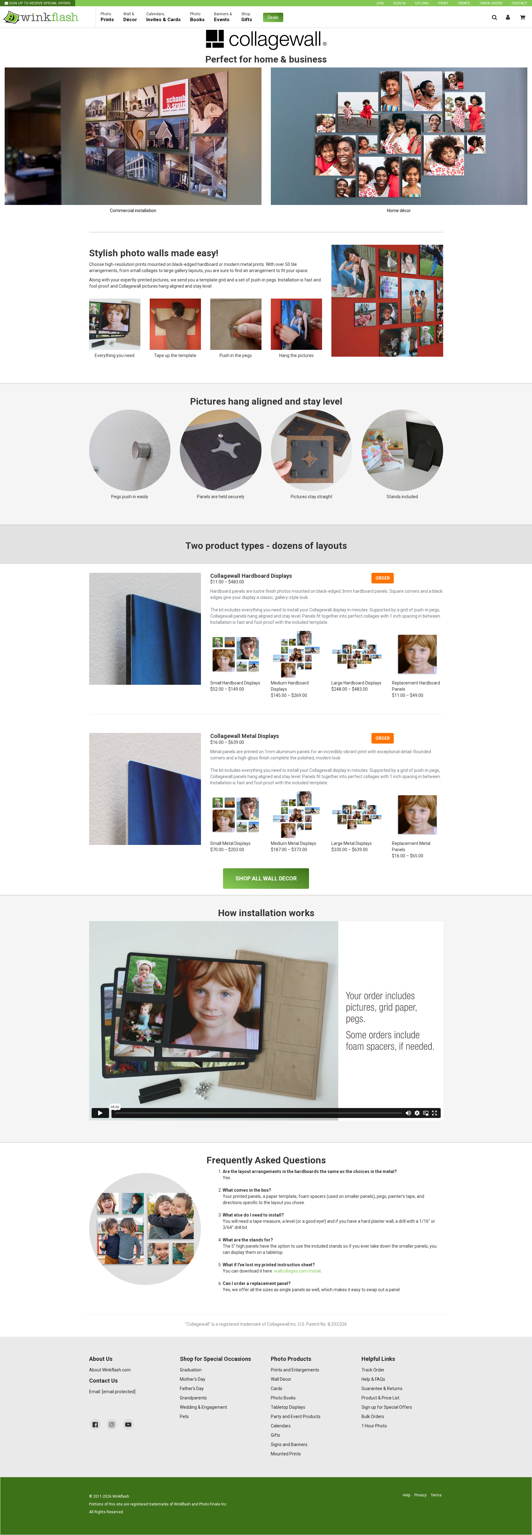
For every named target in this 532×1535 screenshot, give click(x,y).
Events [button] (223, 17)
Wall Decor (281, 1379)
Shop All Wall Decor (266, 878)
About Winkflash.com (110, 1369)
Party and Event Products (296, 1416)
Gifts (275, 1435)
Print (443, 3)
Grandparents (193, 1397)
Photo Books (283, 1397)
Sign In (399, 3)
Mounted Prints (286, 1453)
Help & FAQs (373, 1379)
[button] (494, 17)
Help (406, 1495)
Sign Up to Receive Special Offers (39, 3)
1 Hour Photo (374, 1425)
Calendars (281, 1425)
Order (382, 578)
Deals (273, 17)
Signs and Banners (289, 1444)
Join (380, 3)
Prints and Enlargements (295, 1369)
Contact (519, 3)
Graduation (191, 1369)
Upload (422, 3)
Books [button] (197, 17)
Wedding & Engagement (203, 1407)
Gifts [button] (246, 17)
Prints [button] (107, 17)
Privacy (420, 1495)
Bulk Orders (372, 1416)
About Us (100, 1359)
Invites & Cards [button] (163, 17)
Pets (184, 1416)
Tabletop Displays (288, 1407)
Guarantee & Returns (381, 1388)
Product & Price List (380, 1397)
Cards (276, 1388)
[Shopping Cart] (522, 17)
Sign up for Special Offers (386, 1407)
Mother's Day (192, 1379)
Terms (436, 1495)
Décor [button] (130, 17)
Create (464, 3)
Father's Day (192, 1388)
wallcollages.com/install (297, 1270)
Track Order (490, 3)
